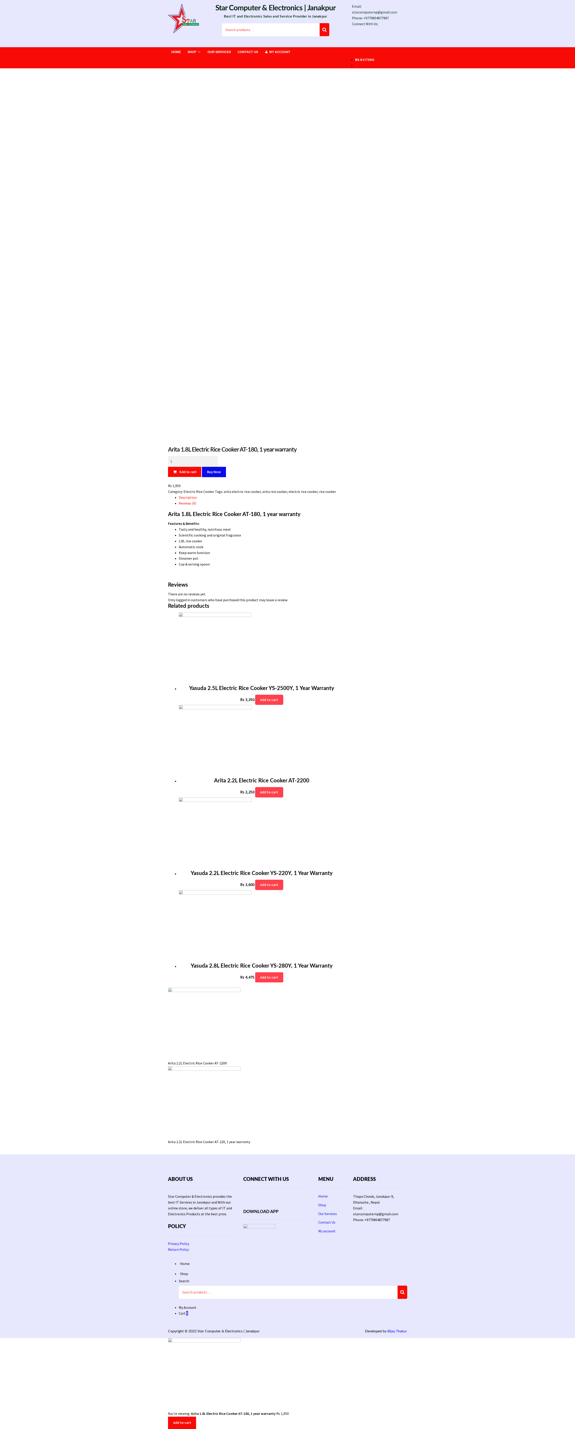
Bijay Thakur (397, 1331)
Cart (183, 1313)
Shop (192, 52)
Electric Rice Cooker (199, 491)
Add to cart (187, 472)
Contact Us (248, 52)
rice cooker (327, 491)
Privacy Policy (178, 1243)
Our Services (219, 52)
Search (184, 1281)
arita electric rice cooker (242, 491)
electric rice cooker (303, 491)
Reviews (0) (187, 503)
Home (176, 52)
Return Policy (178, 1249)
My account (279, 52)
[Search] (324, 29)
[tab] (262, 498)
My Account (187, 1307)
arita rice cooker (274, 491)
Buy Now (214, 472)
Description (188, 497)
